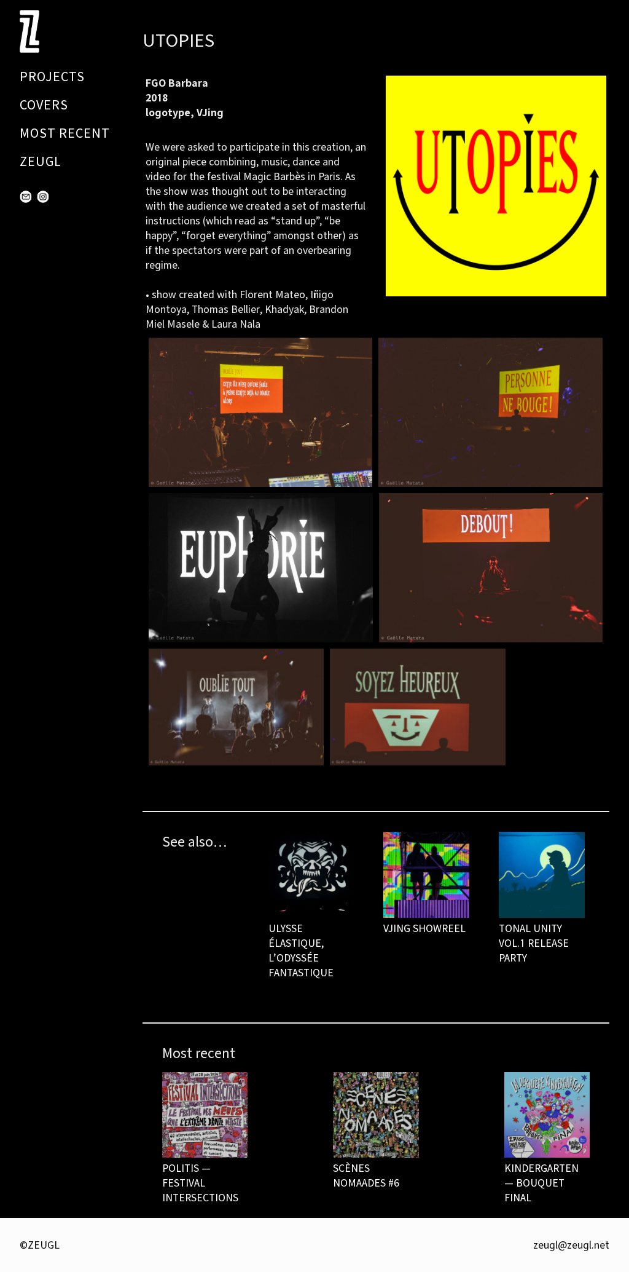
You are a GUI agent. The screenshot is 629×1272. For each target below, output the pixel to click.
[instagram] (43, 197)
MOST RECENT (65, 133)
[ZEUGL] (33, 31)
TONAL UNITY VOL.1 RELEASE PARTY (534, 942)
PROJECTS (52, 76)
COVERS (44, 105)
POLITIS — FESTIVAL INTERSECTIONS (200, 1182)
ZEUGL (40, 161)
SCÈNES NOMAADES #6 (366, 1175)
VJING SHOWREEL (424, 928)
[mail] (26, 197)
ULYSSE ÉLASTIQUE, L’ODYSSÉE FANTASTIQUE (301, 950)
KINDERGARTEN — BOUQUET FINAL (541, 1182)
